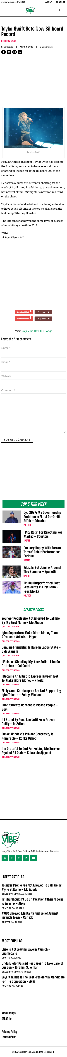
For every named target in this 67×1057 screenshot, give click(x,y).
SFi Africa (7, 1019)
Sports (27, 540)
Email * (5, 362)
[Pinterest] (20, 52)
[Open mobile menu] (4, 10)
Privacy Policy (9, 1031)
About (48, 2)
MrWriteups (9, 1013)
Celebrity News (8, 41)
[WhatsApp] (14, 52)
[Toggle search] (60, 10)
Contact (60, 2)
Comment (8, 390)
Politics (27, 524)
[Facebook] (3, 52)
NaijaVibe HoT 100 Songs (36, 331)
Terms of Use (9, 1037)
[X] (9, 52)
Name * (5, 348)
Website (6, 376)
